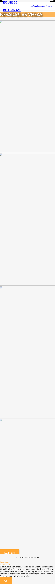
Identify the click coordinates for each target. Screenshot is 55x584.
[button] (50, 6)
